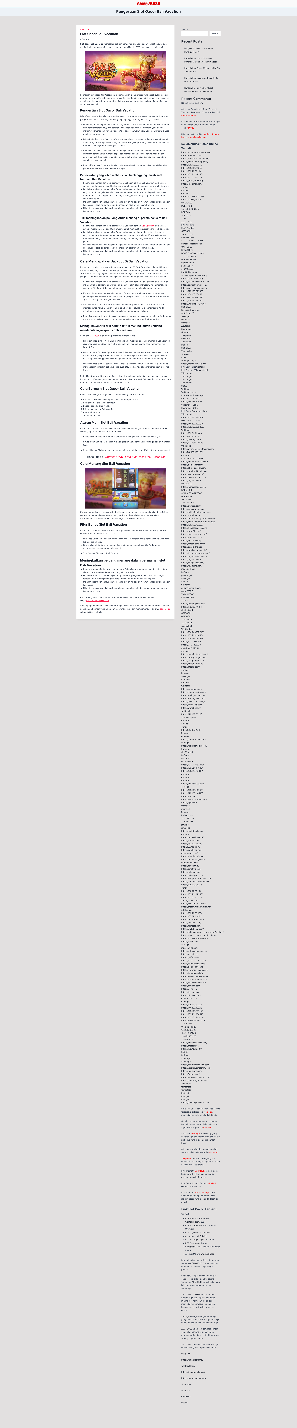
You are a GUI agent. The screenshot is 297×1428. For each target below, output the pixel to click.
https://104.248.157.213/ (192, 632)
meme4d (185, 679)
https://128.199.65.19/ (191, 300)
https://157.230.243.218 (192, 1017)
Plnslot (184, 357)
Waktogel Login (188, 360)
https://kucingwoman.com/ (193, 695)
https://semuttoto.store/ (192, 474)
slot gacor (185, 1354)
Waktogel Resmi (192, 1222)
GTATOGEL (186, 231)
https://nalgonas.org (190, 872)
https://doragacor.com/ (192, 465)
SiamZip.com (187, 821)
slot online (186, 1384)
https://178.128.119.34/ (191, 607)
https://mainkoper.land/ (192, 1360)
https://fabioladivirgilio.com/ (194, 364)
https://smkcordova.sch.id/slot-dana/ (198, 935)
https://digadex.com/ (191, 480)
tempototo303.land (190, 209)
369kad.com (187, 910)
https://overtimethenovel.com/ (195, 1065)
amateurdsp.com (189, 717)
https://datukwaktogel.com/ (194, 471)
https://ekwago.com (190, 986)
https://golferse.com (190, 957)
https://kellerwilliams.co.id (193, 1020)
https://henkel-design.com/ (194, 534)
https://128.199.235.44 (192, 168)
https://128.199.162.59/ (192, 638)
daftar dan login (202, 1192)
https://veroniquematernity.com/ (196, 1068)
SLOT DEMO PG (188, 256)
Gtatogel (185, 332)
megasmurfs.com (189, 948)
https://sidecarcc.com (191, 155)
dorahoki (207, 134)
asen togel (186, 1061)
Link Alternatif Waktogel (192, 395)
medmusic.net (188, 569)
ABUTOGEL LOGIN (190, 1294)
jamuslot (185, 673)
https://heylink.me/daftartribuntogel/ (198, 522)
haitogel (185, 1093)
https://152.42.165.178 (191, 177)
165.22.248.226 (188, 1027)
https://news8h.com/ (191, 531)
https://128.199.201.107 (192, 1011)
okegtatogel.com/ (189, 853)
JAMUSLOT (186, 619)
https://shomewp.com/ (191, 537)
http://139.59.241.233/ (191, 436)
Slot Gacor (186, 307)
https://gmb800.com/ (191, 869)
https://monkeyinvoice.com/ (194, 1043)
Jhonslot (185, 354)
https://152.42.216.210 (191, 844)
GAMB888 (94, 336)
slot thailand (187, 610)
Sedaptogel (186, 329)
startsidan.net (187, 263)
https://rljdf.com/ (189, 802)
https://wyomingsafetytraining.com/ (197, 449)
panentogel (165, 609)
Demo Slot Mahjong (190, 310)
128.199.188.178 (188, 1036)
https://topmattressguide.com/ (195, 553)
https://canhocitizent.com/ (193, 739)
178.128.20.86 (187, 1039)
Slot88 (184, 386)
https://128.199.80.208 (191, 1005)
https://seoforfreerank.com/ (194, 285)
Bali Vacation (148, 226)
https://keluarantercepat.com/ (195, 158)
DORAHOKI (186, 206)
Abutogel (185, 326)
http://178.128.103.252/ (192, 297)
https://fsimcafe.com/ (191, 926)
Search (184, 29)
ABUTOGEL (186, 222)
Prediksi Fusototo (189, 272)
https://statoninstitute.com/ (194, 799)
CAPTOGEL (186, 247)
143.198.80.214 (188, 1023)
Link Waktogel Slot (193, 1225)
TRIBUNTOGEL (188, 502)
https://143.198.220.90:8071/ (194, 938)
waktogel (185, 578)
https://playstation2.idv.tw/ (193, 903)
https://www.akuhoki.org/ (193, 701)
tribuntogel (186, 446)
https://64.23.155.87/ (191, 641)
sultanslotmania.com (191, 588)
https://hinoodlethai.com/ (193, 544)
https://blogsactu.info (191, 995)
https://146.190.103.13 (191, 1008)
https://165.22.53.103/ (191, 913)
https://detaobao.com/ (191, 689)
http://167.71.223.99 (190, 847)
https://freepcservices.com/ (194, 528)
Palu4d (184, 345)
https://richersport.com (192, 875)
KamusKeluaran (188, 115)
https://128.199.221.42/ (192, 291)
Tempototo (186, 335)
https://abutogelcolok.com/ (193, 468)
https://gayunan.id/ (190, 866)
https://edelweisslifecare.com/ (195, 1077)
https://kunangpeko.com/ (193, 698)
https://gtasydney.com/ (192, 664)
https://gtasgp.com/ (190, 667)
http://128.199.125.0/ (190, 730)
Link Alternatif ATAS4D (192, 458)
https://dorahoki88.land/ (192, 919)
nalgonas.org (187, 266)
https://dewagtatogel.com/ (193, 657)
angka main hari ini (190, 648)
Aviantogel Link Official (196, 1236)
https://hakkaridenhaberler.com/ (196, 512)
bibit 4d (185, 1055)
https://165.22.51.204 (191, 171)
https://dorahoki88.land (192, 967)
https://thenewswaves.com (194, 979)
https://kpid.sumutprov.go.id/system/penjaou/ (202, 932)
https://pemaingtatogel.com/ (194, 654)
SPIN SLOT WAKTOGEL (192, 493)
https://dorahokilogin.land (193, 964)
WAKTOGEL (186, 203)
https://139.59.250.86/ (191, 433)
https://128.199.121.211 (191, 840)
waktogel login (188, 1366)
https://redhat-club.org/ (192, 278)
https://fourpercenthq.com (193, 960)
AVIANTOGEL (187, 234)
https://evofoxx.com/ (191, 506)
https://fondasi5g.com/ (192, 705)
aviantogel (195, 1133)
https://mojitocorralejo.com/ (194, 746)
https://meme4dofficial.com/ (194, 461)
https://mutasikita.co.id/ (192, 837)
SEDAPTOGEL (187, 228)
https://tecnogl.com (190, 992)
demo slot (186, 1396)
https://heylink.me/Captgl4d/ (194, 161)
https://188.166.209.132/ (192, 427)
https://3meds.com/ (190, 1074)
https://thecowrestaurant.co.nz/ (196, 907)
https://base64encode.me (193, 982)
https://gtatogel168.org (192, 180)
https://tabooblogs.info (192, 973)
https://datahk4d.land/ (191, 850)
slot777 (184, 1403)
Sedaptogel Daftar (189, 408)
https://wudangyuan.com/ (193, 604)
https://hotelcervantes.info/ (194, 550)
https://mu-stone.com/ (191, 1071)
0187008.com (187, 269)
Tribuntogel (186, 373)
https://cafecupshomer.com (194, 951)
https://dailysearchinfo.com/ (194, 288)
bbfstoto (185, 572)
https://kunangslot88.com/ (193, 692)
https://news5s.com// (191, 922)
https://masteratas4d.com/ (193, 477)
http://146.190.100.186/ (192, 452)
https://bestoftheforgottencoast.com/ (198, 518)
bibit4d (184, 1052)
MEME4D (185, 212)
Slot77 (184, 218)
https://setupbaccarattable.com (196, 878)
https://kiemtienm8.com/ (192, 856)
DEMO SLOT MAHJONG (192, 253)
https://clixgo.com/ (190, 941)
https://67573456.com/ (192, 443)
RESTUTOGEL (187, 237)
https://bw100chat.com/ (192, 929)
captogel (185, 736)
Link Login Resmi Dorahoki (197, 1232)
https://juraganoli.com (191, 184)
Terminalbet (186, 351)
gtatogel (185, 187)
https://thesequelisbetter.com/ (195, 281)
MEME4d (212, 1183)
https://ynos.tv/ (188, 796)
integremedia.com (189, 862)
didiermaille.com (189, 998)
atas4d (184, 581)
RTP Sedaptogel (192, 1243)
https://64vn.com (189, 989)
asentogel (185, 1058)
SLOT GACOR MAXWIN (192, 240)
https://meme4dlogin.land (193, 859)
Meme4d (185, 323)
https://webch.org (189, 954)
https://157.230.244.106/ (192, 417)
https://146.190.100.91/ (192, 424)
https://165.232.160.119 (192, 1014)
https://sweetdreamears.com (194, 976)
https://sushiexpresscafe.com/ (195, 1102)
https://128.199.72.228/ (192, 525)
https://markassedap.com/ (193, 487)
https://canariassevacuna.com (195, 881)
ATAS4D (190, 128)
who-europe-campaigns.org (194, 275)
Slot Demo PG (187, 313)
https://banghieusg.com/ (192, 563)
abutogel (185, 1316)
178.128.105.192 (188, 1030)
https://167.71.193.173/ (191, 916)
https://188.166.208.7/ (191, 294)
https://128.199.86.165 (191, 165)
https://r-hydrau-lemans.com (194, 970)
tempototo (186, 1083)
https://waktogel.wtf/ (191, 439)
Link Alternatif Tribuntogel (197, 1218)
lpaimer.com (187, 815)
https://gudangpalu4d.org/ (193, 1378)
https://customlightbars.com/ (194, 1080)
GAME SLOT (84, 30)
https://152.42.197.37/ (191, 1049)
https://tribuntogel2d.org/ (193, 1372)
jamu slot (185, 828)
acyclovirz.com (188, 818)
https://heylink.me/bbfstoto (194, 556)
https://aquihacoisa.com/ (192, 784)
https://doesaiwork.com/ (192, 509)
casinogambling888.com (97, 600)
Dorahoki (185, 319)
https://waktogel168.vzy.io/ (193, 304)
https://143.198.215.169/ (192, 196)
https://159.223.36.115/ (192, 635)
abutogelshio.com (189, 900)
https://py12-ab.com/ (191, 540)
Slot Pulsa (186, 215)
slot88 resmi (187, 752)
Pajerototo (186, 338)
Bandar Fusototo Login (191, 244)
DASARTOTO (187, 250)
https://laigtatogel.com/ (192, 831)
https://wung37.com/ (191, 708)
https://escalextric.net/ (191, 547)
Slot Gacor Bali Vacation (99, 34)
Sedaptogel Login (189, 405)
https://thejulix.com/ (190, 515)
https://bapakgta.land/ (191, 199)
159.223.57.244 (188, 1033)
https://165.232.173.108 (192, 174)
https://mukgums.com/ (191, 566)
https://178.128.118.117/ (192, 771)
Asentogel (186, 342)
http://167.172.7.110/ (190, 398)
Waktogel (185, 316)
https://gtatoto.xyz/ (190, 1046)
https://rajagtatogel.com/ (192, 660)
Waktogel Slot (207, 1254)
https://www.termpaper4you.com (196, 152)
